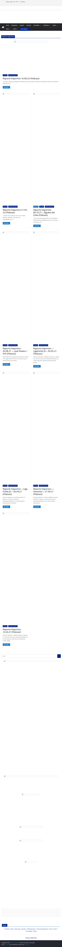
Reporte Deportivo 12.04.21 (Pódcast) (12, 630)
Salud (34, 931)
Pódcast (5, 75)
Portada (6, 929)
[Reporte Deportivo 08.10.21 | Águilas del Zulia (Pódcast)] (46, 149)
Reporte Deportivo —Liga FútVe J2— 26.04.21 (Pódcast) (15, 491)
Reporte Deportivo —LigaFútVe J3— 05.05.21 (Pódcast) (44, 351)
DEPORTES (46, 25)
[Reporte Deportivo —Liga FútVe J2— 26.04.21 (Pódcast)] (16, 428)
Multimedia (24, 29)
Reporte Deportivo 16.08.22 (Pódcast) (21, 78)
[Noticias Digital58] (3, 27)
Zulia (7, 25)
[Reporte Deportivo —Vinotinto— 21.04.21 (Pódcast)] (46, 428)
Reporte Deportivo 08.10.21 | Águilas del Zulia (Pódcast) (44, 212)
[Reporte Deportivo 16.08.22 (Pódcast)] (31, 57)
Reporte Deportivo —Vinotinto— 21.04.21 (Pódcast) (43, 491)
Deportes (36, 206)
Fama (7, 29)
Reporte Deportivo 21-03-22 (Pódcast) (15, 211)
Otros (15, 29)
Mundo (22, 25)
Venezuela (14, 25)
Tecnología (29, 931)
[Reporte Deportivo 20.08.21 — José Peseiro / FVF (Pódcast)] (16, 288)
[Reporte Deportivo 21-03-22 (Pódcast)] (16, 149)
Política (29, 929)
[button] (40, 25)
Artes (54, 25)
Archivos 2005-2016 (31, 938)
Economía (36, 25)
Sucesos (28, 25)
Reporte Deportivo (13, 75)
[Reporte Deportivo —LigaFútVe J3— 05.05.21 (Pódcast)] (46, 288)
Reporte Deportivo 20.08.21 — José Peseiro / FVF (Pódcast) (15, 351)
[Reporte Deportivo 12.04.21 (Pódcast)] (16, 569)
